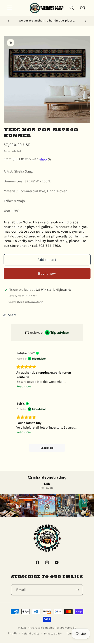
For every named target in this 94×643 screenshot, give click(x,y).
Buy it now (47, 273)
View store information (26, 302)
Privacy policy (53, 633)
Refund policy (30, 633)
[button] (9, 8)
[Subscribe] (77, 590)
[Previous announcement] (8, 21)
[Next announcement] (86, 21)
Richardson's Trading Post (44, 627)
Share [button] (12, 315)
